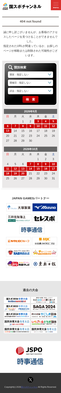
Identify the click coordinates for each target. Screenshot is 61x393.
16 (45, 168)
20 (22, 173)
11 (45, 126)
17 (53, 168)
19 (15, 173)
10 (38, 126)
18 (7, 173)
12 (53, 126)
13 (7, 130)
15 (38, 168)
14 (30, 168)
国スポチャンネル (29, 387)
